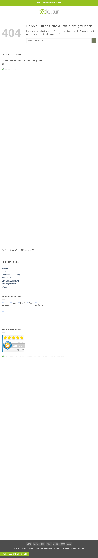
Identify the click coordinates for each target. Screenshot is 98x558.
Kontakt (5, 269)
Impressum (6, 278)
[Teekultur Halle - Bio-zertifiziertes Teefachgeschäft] (49, 11)
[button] (3, 11)
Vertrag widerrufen (14, 554)
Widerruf (5, 287)
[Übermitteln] (94, 40)
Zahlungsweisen (9, 284)
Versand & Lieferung (10, 281)
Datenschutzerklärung (11, 275)
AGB (4, 272)
